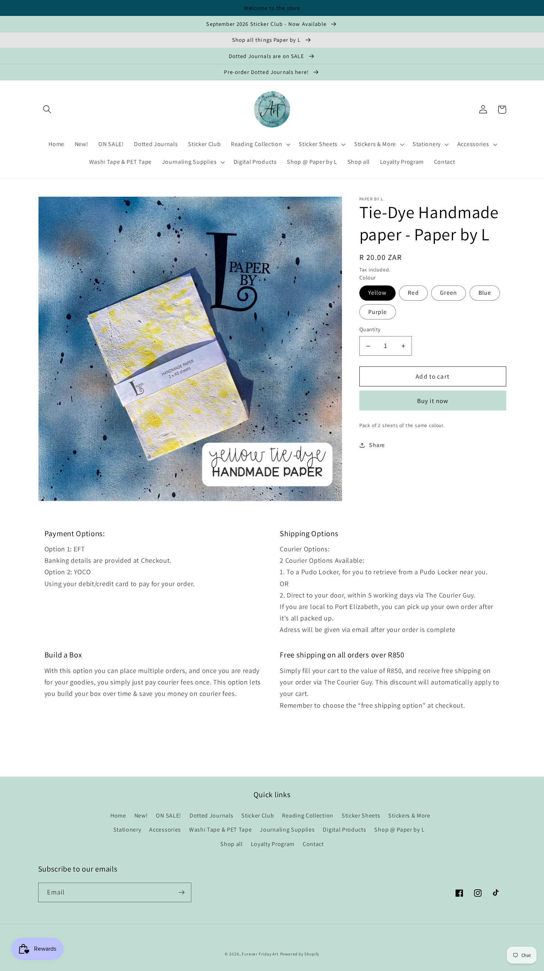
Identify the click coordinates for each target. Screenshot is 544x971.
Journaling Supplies (287, 829)
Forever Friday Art (260, 954)
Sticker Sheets (361, 815)
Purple (377, 312)
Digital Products (344, 829)
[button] (47, 109)
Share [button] (377, 445)
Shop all (231, 844)
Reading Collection (307, 815)
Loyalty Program (273, 844)
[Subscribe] (181, 893)
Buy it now (433, 400)
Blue (484, 293)
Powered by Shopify (300, 954)
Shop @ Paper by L (399, 829)
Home (118, 815)
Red (413, 293)
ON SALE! (168, 815)
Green (448, 293)
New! (141, 815)
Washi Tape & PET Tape (220, 829)
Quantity (370, 329)
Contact (313, 844)
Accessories (165, 829)
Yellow (377, 293)
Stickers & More (409, 815)
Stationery (127, 829)
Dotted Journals (211, 815)
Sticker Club (257, 815)
